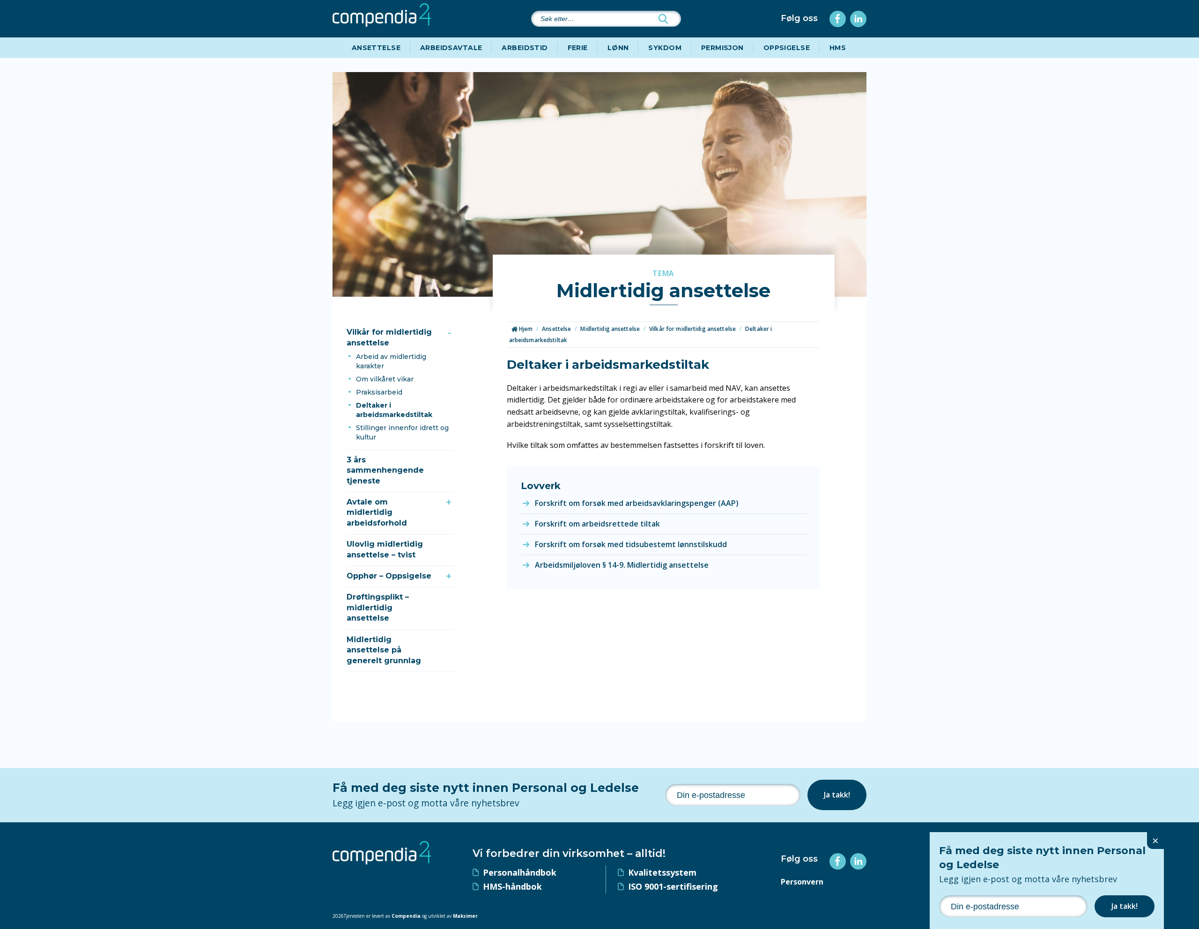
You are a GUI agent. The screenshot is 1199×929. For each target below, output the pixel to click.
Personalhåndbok (519, 872)
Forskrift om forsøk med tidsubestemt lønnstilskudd (631, 544)
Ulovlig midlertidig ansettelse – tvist (385, 549)
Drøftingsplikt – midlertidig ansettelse (378, 607)
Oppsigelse (786, 48)
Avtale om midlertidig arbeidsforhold (377, 512)
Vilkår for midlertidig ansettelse (389, 337)
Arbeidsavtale (451, 48)
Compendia (406, 916)
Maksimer (465, 916)
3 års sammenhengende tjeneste (385, 470)
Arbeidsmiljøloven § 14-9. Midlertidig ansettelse (622, 565)
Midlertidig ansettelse (610, 329)
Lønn (618, 48)
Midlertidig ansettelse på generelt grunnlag (384, 650)
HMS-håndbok (512, 886)
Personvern (802, 882)
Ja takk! (837, 795)
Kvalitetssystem (662, 872)
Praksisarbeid (379, 392)
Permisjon (722, 48)
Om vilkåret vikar (385, 379)
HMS (837, 48)
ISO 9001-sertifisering (673, 886)
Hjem (525, 329)
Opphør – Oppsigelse (389, 575)
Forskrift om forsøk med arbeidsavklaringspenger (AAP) (637, 503)
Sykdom (664, 48)
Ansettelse (376, 48)
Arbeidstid (525, 48)
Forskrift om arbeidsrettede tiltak (597, 524)
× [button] (1155, 840)
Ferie (578, 48)
